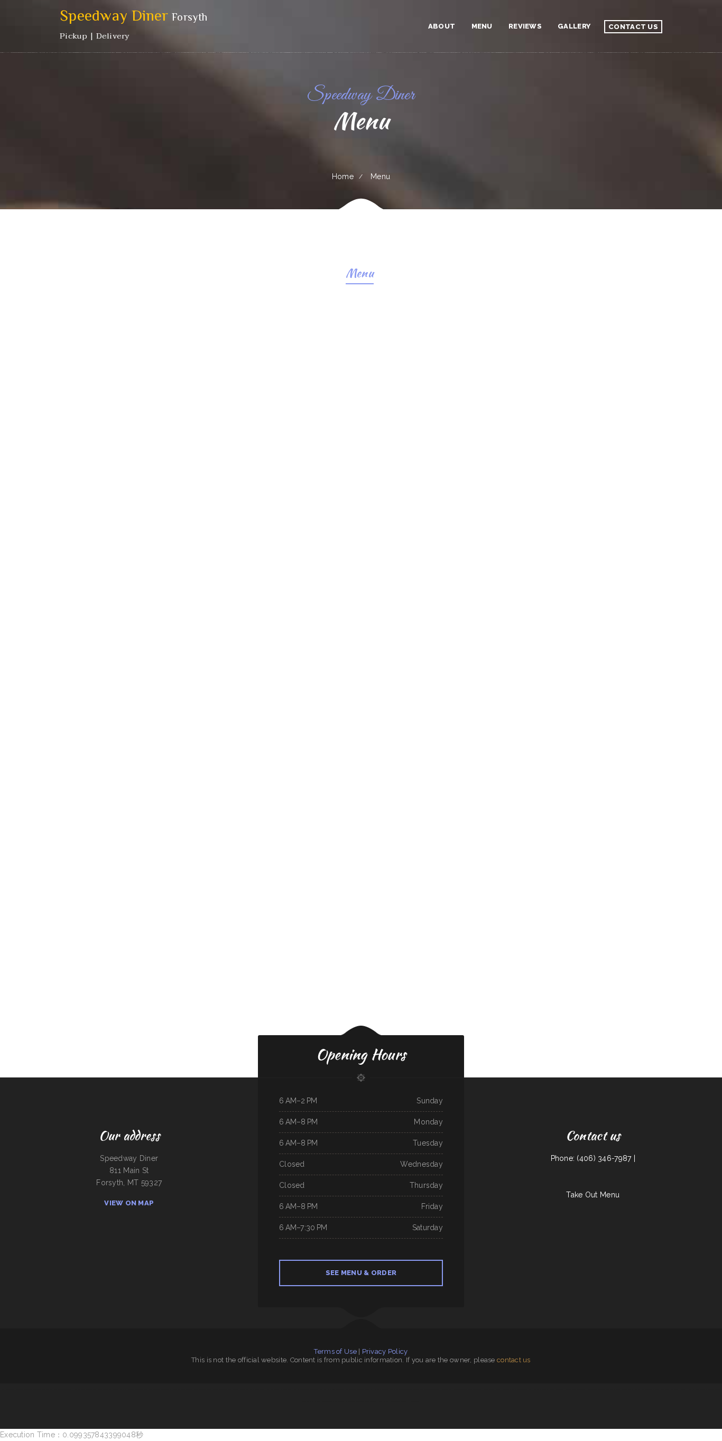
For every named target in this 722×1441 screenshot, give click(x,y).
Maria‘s (657, 1389)
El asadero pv (350, 1401)
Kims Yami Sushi (305, 1389)
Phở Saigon (506, 1389)
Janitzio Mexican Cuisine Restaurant (598, 1389)
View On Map (129, 1203)
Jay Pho (295, 1389)
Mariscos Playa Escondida (399, 1401)
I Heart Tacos (414, 1401)
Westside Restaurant (459, 1389)
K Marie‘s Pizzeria (259, 1389)
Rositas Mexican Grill (475, 1389)
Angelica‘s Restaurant (119, 1389)
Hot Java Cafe (693, 1389)
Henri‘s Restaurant (78, 1389)
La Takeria (683, 1389)
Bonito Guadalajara (328, 1401)
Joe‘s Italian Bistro (8, 1389)
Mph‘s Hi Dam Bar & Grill (538, 1389)
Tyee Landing (287, 1389)
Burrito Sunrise (166, 1389)
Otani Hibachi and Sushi (372, 1389)
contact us (514, 1360)
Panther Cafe (311, 1401)
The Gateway (340, 1401)
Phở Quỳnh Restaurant (555, 1389)
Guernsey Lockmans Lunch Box (242, 1389)
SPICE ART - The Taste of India (338, 1389)
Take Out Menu (592, 1195)
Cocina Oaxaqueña (154, 1389)
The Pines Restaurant (356, 1389)
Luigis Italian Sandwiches (274, 1389)
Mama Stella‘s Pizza (104, 1389)
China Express (665, 1389)
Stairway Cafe (417, 1389)
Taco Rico (37, 1389)
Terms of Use (335, 1351)
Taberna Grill (627, 1389)
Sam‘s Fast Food (384, 1401)
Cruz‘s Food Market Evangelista (182, 1389)
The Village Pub (91, 1389)
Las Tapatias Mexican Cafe (23, 1389)
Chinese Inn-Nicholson (707, 1389)
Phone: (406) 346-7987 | (593, 1158)
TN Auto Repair (616, 1389)
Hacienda (567, 1389)
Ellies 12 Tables (47, 1389)
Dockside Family (446, 1389)
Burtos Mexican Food (578, 1389)
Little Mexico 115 (647, 1389)
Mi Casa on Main (489, 1389)
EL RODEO (636, 1389)
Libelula (498, 1389)
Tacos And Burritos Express (203, 1389)
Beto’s (319, 1401)
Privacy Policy (385, 1351)
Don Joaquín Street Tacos (519, 1389)
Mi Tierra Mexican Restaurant (137, 1389)
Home (343, 176)
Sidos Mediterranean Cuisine (62, 1389)
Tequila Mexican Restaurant (222, 1389)
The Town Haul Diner (319, 1389)
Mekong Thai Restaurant (431, 1389)
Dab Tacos (674, 1389)
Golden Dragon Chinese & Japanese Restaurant (396, 1389)
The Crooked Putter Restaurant (367, 1401)
